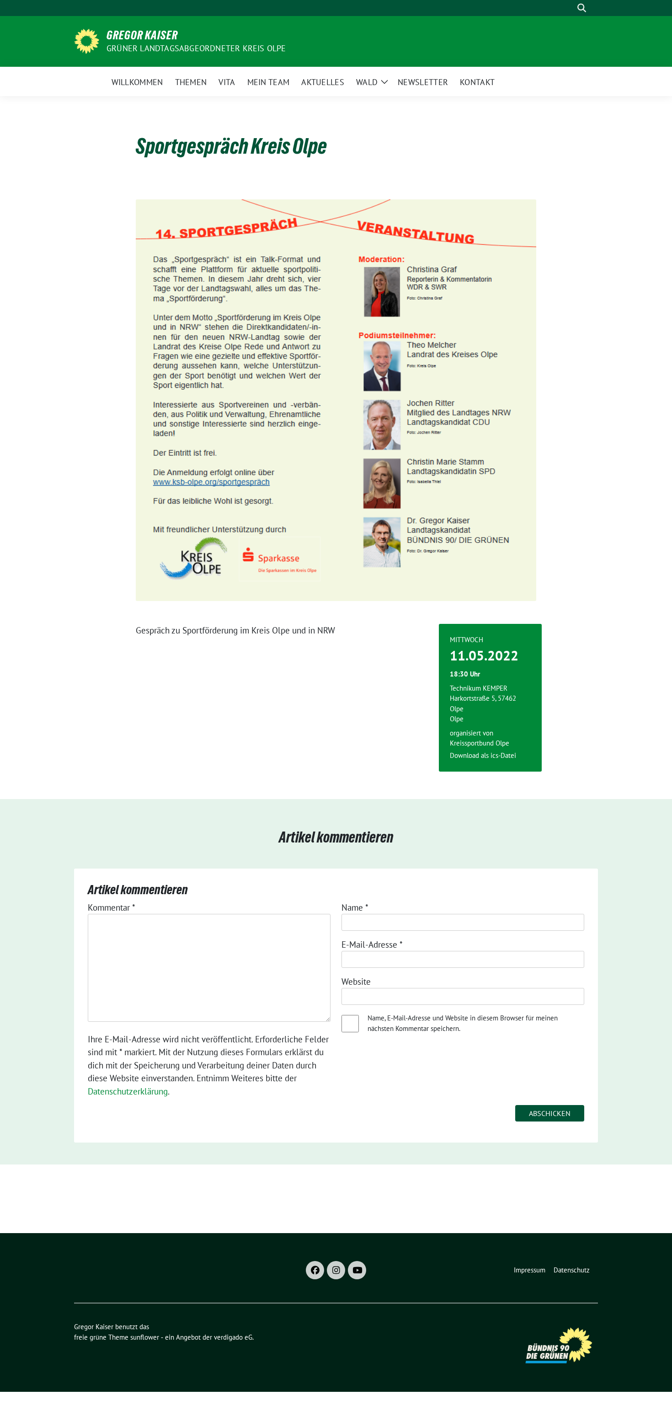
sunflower (144, 1337)
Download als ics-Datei (483, 755)
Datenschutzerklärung (128, 1091)
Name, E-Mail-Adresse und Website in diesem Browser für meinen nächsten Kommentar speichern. (463, 1023)
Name (354, 907)
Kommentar (111, 907)
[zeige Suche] (582, 8)
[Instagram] (336, 1270)
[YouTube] (357, 1270)
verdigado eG (233, 1337)
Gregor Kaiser (142, 35)
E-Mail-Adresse (372, 944)
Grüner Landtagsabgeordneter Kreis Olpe (196, 48)
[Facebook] (315, 1270)
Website (356, 981)
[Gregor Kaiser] (86, 40)
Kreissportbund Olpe (479, 743)
